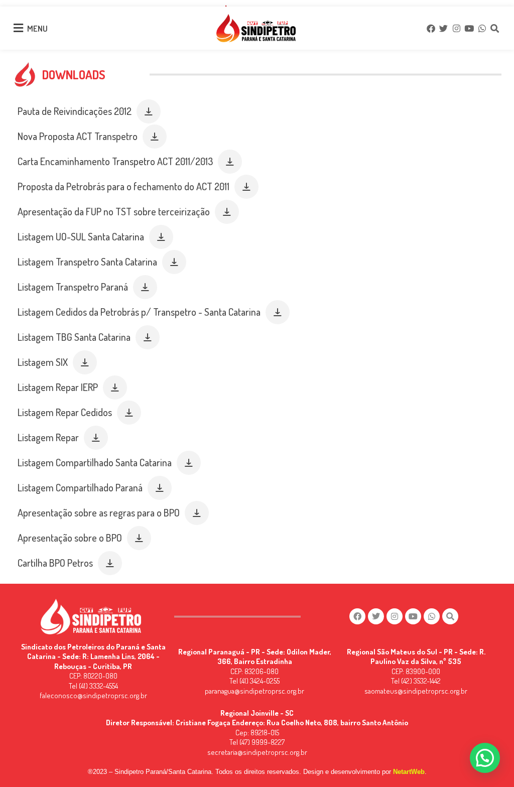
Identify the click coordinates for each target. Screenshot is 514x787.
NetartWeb (409, 771)
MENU (37, 28)
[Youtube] (469, 28)
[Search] (494, 28)
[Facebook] (431, 28)
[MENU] (18, 28)
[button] (149, 111)
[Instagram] (456, 28)
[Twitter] (444, 28)
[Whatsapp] (482, 28)
